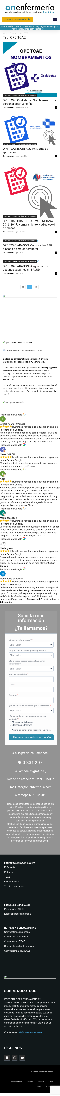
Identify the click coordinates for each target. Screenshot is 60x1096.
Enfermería (9, 867)
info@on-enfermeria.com (30, 1032)
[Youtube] (22, 1058)
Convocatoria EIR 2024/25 (17, 951)
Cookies (51, 1081)
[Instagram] (14, 1058)
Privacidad (41, 1081)
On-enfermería (8, 107)
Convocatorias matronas (16, 936)
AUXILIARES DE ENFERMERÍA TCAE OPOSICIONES (20, 96)
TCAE (7, 877)
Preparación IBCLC (14, 909)
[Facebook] (7, 1058)
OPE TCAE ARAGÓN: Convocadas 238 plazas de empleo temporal (27, 247)
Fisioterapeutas (12, 881)
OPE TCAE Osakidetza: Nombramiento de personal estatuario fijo (29, 102)
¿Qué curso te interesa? (20, 640)
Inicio (5, 33)
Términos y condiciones (16, 1081)
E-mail (12, 685)
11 (23, 287)
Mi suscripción (49, 1086)
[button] (55, 19)
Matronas (8, 872)
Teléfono (13, 695)
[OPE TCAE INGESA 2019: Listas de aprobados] (30, 130)
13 (36, 287)
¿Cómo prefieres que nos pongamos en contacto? (27, 717)
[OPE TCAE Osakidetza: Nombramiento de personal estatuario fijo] (30, 69)
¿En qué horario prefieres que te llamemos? (29, 706)
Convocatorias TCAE (14, 941)
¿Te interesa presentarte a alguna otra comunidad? (27, 662)
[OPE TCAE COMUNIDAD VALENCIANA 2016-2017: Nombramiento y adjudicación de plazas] (30, 190)
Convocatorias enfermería (17, 932)
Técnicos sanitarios (13, 886)
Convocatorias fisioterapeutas (19, 946)
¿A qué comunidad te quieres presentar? (28, 650)
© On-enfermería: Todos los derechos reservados (41, 1071)
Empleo (38, 1086)
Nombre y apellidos (18, 674)
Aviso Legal (30, 1081)
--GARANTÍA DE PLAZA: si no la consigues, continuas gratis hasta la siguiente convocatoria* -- (30, 27)
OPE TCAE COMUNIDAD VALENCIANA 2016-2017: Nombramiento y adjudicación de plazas (30, 224)
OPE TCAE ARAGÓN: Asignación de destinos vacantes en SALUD (25, 268)
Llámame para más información (31, 737)
